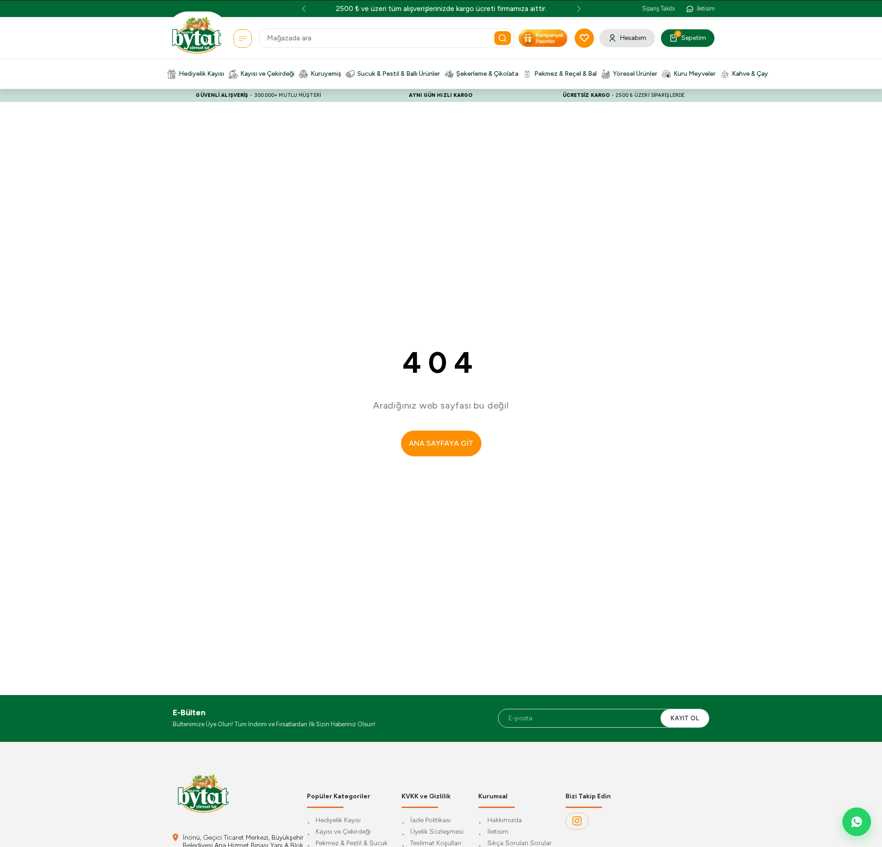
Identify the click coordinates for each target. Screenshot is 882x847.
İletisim (498, 832)
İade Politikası (430, 820)
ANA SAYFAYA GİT (441, 443)
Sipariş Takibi (658, 8)
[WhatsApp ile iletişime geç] (856, 822)
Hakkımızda (504, 820)
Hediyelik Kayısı (338, 820)
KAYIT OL (685, 718)
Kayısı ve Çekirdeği (343, 832)
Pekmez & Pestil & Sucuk (352, 843)
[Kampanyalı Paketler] (242, 38)
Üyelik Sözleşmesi (437, 832)
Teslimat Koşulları (435, 843)
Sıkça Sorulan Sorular (519, 843)
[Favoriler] (584, 38)
